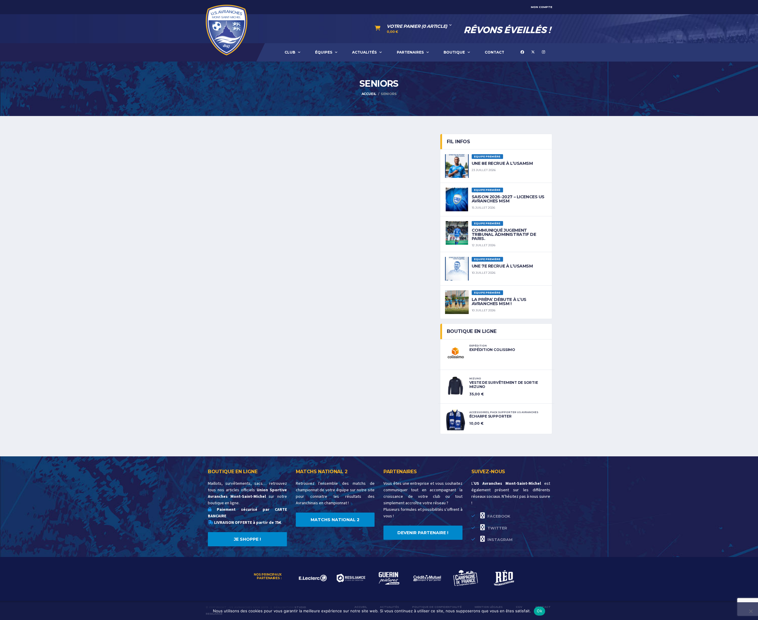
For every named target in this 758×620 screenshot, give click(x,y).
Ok (539, 610)
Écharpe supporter (490, 416)
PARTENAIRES (410, 52)
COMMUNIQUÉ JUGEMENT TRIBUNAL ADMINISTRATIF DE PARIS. (504, 234)
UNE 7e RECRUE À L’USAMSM (502, 266)
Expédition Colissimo (492, 349)
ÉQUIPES (323, 52)
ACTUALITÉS (364, 52)
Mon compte (541, 7)
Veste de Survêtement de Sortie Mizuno (503, 384)
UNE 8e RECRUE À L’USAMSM (502, 163)
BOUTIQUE (454, 52)
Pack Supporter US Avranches (514, 412)
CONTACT (494, 52)
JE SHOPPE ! (247, 539)
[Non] (751, 611)
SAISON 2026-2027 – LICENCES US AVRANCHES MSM (508, 199)
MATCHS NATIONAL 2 (335, 519)
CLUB (290, 52)
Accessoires (479, 412)
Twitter (496, 528)
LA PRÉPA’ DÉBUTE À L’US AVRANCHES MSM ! (499, 301)
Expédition (478, 345)
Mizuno (475, 378)
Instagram (499, 539)
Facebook (498, 516)
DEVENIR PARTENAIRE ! (422, 532)
